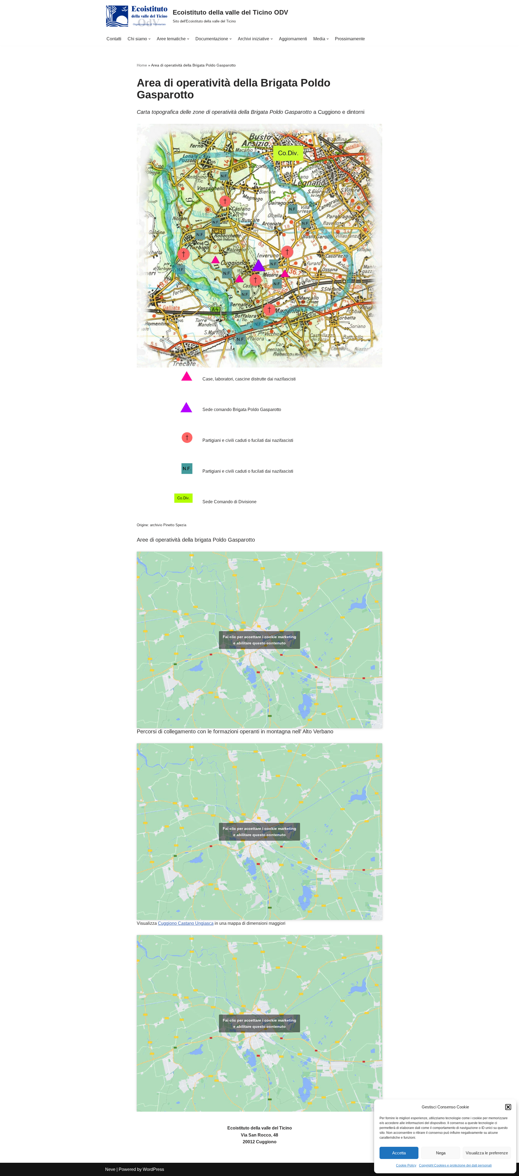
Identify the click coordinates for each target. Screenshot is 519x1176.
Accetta (399, 1153)
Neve (110, 1169)
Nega (440, 1153)
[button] (508, 1107)
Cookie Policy (406, 1165)
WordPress (153, 1169)
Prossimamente (350, 39)
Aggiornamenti (293, 39)
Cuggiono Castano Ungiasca (186, 923)
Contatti (114, 39)
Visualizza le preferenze (487, 1153)
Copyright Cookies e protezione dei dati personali (455, 1165)
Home (142, 65)
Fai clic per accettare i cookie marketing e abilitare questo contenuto (259, 640)
